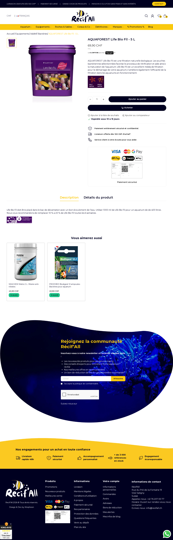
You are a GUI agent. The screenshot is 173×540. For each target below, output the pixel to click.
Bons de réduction (112, 507)
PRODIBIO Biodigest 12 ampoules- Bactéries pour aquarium (64, 285)
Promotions (51, 487)
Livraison (78, 487)
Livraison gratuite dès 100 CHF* (21, 4)
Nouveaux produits (55, 491)
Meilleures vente (53, 496)
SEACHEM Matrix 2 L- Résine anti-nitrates (24, 285)
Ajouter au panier (137, 99)
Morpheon (29, 507)
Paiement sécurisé (49, 4)
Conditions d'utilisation (85, 496)
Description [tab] (69, 197)
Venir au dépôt (81, 522)
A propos (78, 500)
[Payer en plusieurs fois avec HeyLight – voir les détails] (114, 53)
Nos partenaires (82, 509)
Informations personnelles (109, 488)
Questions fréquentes (85, 518)
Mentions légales (82, 491)
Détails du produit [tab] (98, 197)
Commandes (109, 494)
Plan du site (80, 527)
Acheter (128, 107)
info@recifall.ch (154, 508)
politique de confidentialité (86, 384)
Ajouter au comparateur (137, 115)
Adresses (107, 503)
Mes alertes (108, 512)
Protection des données (86, 514)
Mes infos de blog (111, 516)
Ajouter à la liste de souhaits (105, 115)
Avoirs (106, 498)
